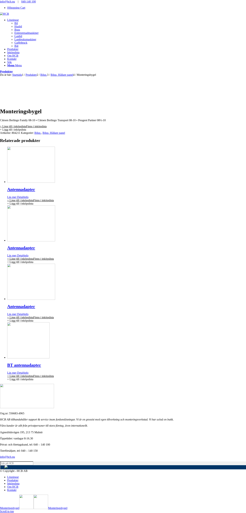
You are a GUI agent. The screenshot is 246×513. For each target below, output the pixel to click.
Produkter (6, 71)
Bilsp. (37, 132)
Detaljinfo (22, 197)
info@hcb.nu (7, 1)
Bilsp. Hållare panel (54, 132)
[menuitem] (126, 33)
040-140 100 (28, 1)
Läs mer (11, 197)
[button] (23, 126)
